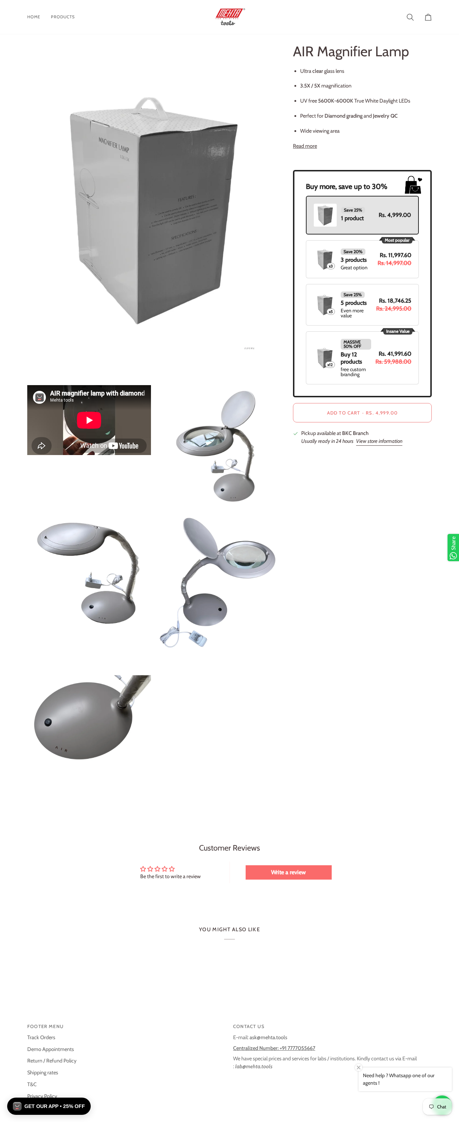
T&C (32, 1084)
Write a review (288, 872)
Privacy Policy (42, 1096)
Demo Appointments (50, 1049)
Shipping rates (42, 1072)
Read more (305, 145)
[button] (49, 1106)
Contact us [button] (249, 1026)
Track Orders (41, 1037)
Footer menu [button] (45, 1026)
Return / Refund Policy (51, 1060)
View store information (379, 441)
